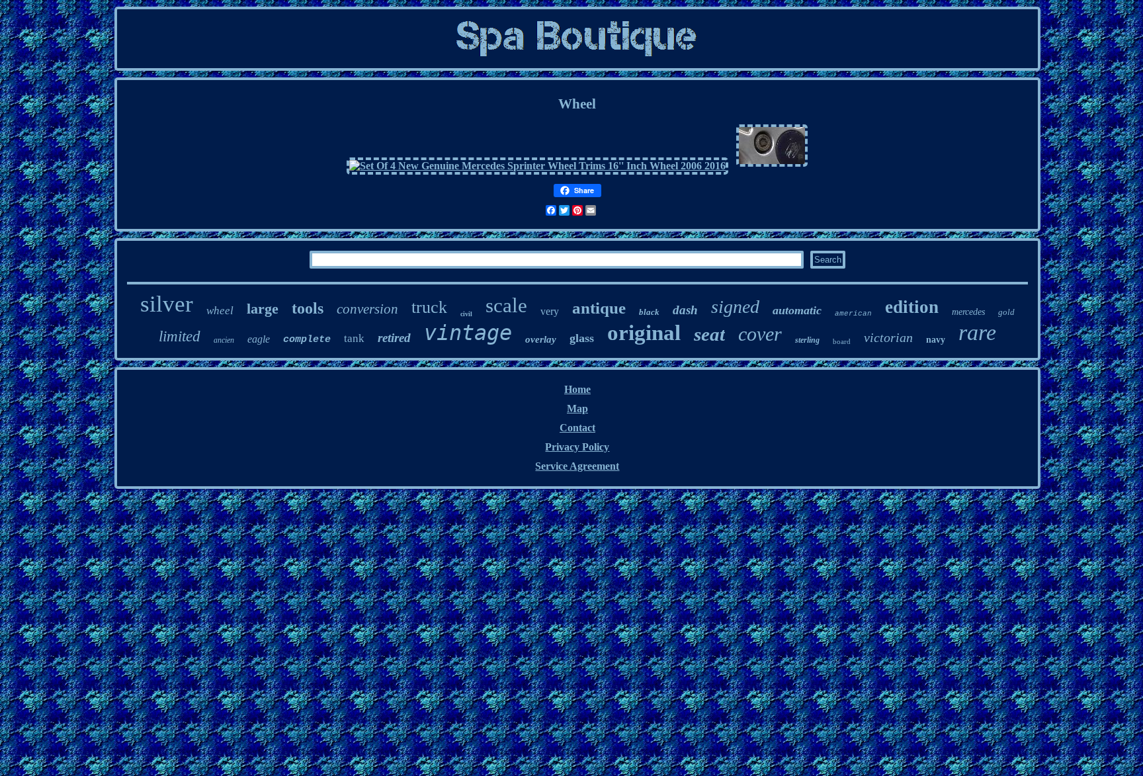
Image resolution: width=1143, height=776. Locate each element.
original (644, 333)
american (853, 314)
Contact (577, 427)
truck (429, 307)
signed (735, 306)
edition (912, 307)
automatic (797, 310)
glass (582, 338)
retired (394, 338)
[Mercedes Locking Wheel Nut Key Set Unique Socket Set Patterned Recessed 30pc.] (772, 165)
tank (354, 338)
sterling (807, 340)
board (842, 341)
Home (577, 389)
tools (307, 308)
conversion (367, 309)
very (549, 311)
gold (1006, 312)
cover (760, 334)
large (262, 308)
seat (709, 334)
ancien (224, 340)
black (649, 312)
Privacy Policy (577, 447)
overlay (540, 339)
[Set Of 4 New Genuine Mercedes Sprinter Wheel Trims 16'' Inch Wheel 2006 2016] (537, 165)
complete (307, 339)
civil (466, 314)
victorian (888, 337)
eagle (258, 339)
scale (506, 305)
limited (179, 336)
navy (935, 340)
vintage (468, 332)
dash (685, 310)
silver (166, 304)
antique (599, 308)
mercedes (968, 312)
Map (577, 408)
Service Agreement (577, 466)
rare (977, 332)
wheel (219, 310)
